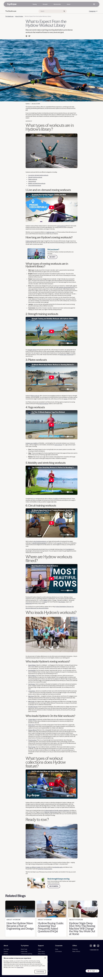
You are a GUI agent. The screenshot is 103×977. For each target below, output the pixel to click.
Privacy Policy (20, 967)
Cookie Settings (40, 971)
